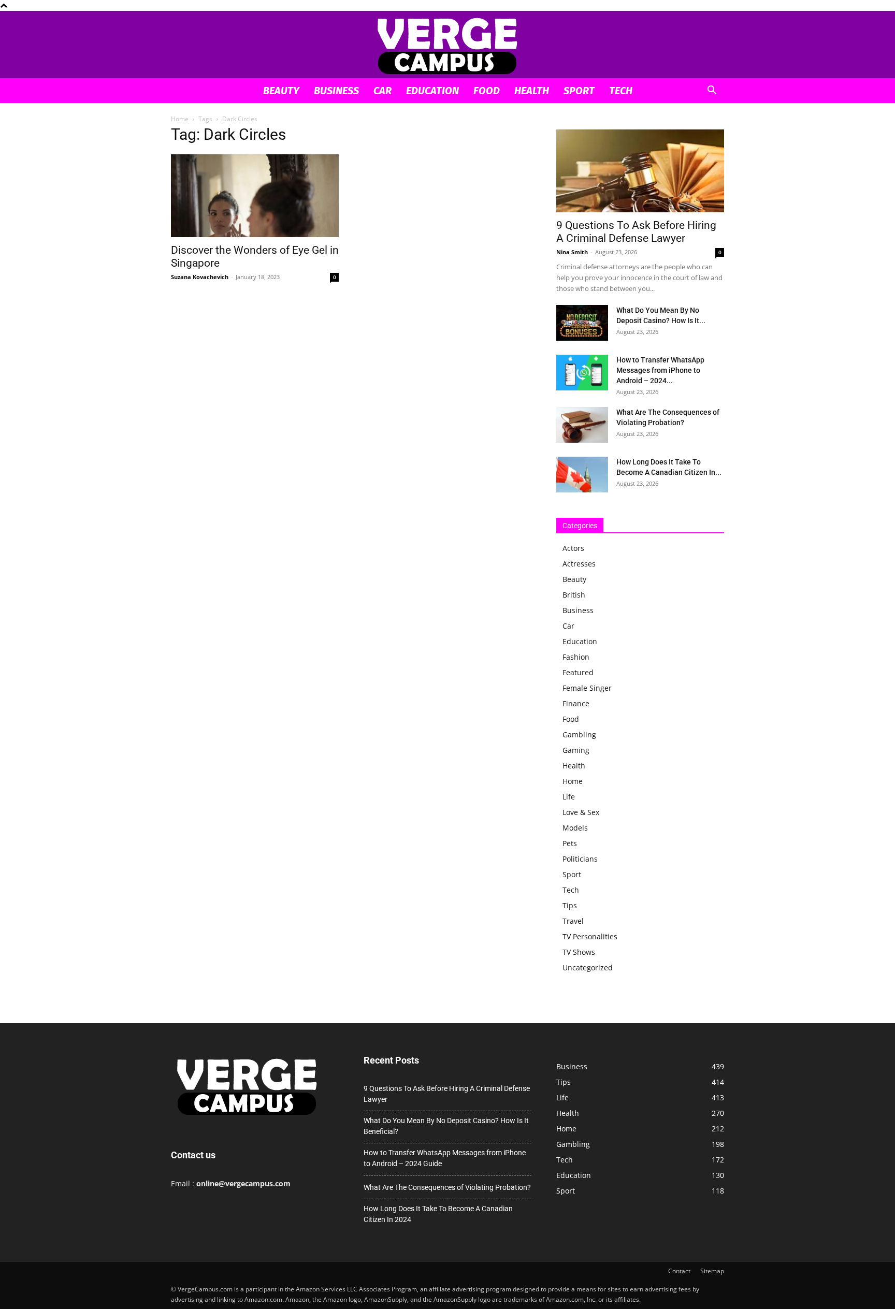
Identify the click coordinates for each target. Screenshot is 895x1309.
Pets (569, 843)
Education (432, 90)
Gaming (575, 750)
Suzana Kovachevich (199, 277)
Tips (569, 905)
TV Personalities (589, 936)
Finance (575, 703)
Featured (578, 672)
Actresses (579, 564)
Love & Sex (580, 812)
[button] (711, 91)
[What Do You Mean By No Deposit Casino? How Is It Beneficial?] (582, 323)
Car (382, 90)
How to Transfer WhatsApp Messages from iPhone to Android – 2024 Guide (445, 1158)
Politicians (580, 859)
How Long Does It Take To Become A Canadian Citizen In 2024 (438, 1214)
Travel (573, 921)
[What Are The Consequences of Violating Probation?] (582, 425)
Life (568, 797)
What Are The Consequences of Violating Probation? (447, 1187)
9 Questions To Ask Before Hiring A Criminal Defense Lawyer (636, 231)
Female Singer (587, 688)
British (573, 595)
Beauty (281, 90)
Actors (573, 548)
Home (180, 118)
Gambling (579, 734)
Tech (620, 90)
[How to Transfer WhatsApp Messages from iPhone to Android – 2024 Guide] (582, 372)
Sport (579, 90)
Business (336, 90)
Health (531, 90)
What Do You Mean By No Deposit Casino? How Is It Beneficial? (446, 1126)
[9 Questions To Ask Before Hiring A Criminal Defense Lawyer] (640, 170)
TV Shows (578, 952)
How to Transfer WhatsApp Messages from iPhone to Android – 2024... (660, 370)
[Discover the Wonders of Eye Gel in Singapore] (255, 195)
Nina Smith (572, 252)
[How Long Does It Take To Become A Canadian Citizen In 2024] (582, 474)
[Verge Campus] (447, 45)
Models (575, 828)
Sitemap (712, 1271)
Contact (679, 1271)
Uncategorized (587, 967)
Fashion (575, 657)
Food (486, 90)
